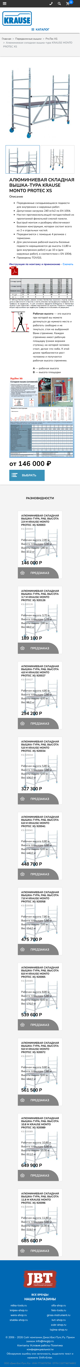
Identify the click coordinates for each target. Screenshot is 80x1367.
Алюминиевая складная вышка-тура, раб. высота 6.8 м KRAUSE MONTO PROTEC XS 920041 (40, 821)
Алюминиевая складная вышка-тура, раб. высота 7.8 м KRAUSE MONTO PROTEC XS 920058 (40, 897)
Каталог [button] (42, 29)
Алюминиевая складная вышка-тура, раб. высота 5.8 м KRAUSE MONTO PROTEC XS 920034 (40, 746)
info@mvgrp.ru (45, 1341)
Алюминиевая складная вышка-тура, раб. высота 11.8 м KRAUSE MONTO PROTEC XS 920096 (40, 1198)
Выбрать (28, 475)
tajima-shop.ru (58, 1329)
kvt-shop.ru (59, 1320)
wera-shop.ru (19, 1315)
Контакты (23, 1345)
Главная (6, 39)
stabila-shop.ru (19, 1320)
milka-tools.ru (19, 1305)
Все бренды (40, 1294)
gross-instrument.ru (58, 1315)
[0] (67, 3)
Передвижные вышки (28, 39)
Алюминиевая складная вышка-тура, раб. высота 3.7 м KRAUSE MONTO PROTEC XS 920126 (40, 595)
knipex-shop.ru (19, 1310)
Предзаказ (39, 573)
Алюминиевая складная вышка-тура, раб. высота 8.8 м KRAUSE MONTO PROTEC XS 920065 (40, 972)
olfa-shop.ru (58, 1305)
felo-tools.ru (58, 1310)
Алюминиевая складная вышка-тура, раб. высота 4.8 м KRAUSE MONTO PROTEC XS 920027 (40, 671)
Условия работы (40, 1345)
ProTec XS (51, 39)
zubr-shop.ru (58, 1324)
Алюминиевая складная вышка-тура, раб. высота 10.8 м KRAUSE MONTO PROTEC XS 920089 (40, 1122)
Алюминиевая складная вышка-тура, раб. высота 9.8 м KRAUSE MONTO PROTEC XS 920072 (40, 1047)
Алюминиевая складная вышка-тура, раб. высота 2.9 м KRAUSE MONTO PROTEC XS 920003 (40, 520)
